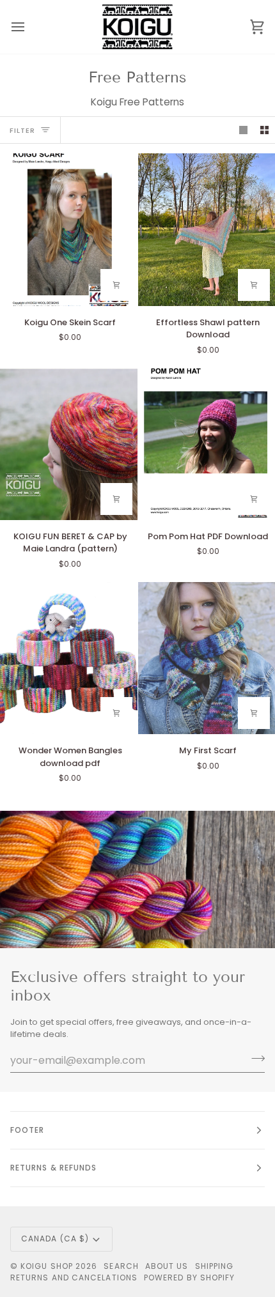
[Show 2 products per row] (264, 130)
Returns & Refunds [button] (53, 1167)
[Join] (254, 1058)
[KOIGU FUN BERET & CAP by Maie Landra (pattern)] (69, 444)
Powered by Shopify (189, 1277)
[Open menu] (29, 27)
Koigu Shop (46, 1266)
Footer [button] (27, 1129)
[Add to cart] (116, 285)
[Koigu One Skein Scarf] (69, 229)
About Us (167, 1266)
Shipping (214, 1266)
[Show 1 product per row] (243, 130)
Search (121, 1266)
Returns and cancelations (74, 1277)
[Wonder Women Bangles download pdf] (69, 658)
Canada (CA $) (55, 1238)
